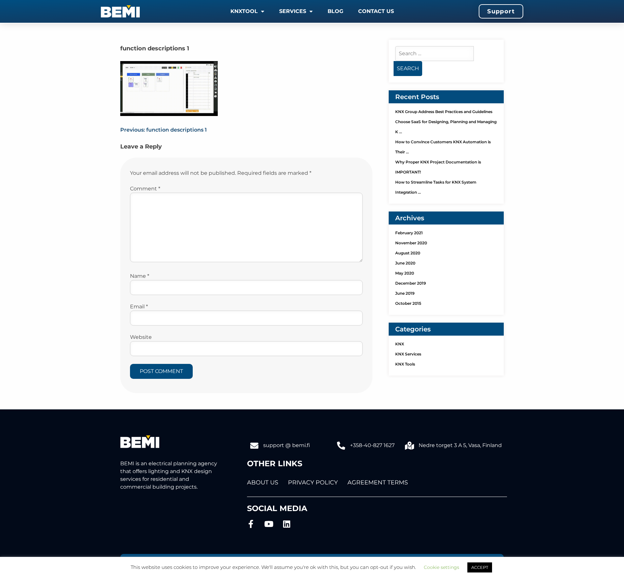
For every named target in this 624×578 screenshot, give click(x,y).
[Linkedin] (287, 524)
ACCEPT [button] (479, 567)
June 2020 (405, 263)
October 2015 (408, 303)
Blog (335, 11)
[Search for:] (434, 53)
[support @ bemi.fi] (254, 446)
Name (139, 276)
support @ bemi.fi (286, 445)
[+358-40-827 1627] (341, 446)
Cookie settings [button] (441, 567)
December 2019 (410, 283)
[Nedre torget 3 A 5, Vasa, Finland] (410, 446)
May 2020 (404, 273)
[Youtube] (269, 524)
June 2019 (405, 293)
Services (292, 11)
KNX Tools (405, 364)
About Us (262, 482)
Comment (145, 189)
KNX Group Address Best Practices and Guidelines (443, 111)
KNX (399, 343)
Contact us (376, 11)
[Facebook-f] (251, 524)
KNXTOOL (244, 11)
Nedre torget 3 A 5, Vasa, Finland (460, 445)
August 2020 (407, 252)
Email (139, 306)
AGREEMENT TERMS (377, 482)
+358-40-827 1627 (372, 445)
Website (141, 337)
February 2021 (409, 232)
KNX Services (408, 354)
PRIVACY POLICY (313, 482)
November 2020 (411, 242)
